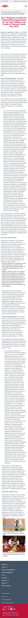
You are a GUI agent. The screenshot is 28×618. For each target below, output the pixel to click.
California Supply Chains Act (8, 602)
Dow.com (9, 583)
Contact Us (5, 580)
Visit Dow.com (17, 1)
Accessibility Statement (6, 599)
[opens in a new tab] (4, 609)
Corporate (24, 1)
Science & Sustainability (10, 570)
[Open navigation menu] (26, 6)
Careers (4, 567)
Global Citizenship (7, 572)
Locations (4, 578)
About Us (4, 564)
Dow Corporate (10, 585)
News (3, 575)
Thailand (4, 1)
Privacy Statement (6, 593)
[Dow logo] (5, 6)
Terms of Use (6, 596)
